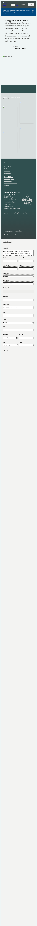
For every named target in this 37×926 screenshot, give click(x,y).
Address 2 (6, 304)
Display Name (7, 288)
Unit (4, 342)
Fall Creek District (8, 181)
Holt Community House (9, 179)
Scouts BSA (6, 185)
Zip (4, 326)
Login (23, 4)
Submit (6, 350)
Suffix (20, 265)
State (4, 319)
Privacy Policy (7, 234)
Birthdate (5, 334)
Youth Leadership (7, 164)
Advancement (7, 171)
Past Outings (6, 168)
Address (5, 296)
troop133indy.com (6, 13)
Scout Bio (5, 248)
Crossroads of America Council (10, 183)
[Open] (13, 4)
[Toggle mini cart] (17, 4)
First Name (6, 258)
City (4, 312)
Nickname (6, 280)
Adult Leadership (7, 166)
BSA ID (21, 334)
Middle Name (23, 258)
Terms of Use (14, 234)
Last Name (6, 265)
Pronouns (6, 273)
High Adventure (7, 173)
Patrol (20, 342)
